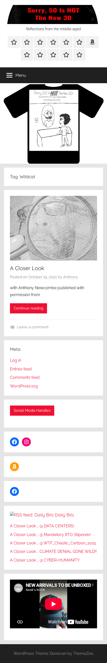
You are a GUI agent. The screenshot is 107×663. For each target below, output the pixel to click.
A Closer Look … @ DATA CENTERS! (42, 526)
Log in (15, 360)
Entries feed (21, 369)
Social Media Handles (32, 410)
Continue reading (28, 308)
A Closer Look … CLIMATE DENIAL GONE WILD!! (53, 551)
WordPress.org (24, 386)
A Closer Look (27, 268)
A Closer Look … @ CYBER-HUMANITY (45, 560)
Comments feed (25, 377)
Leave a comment (33, 327)
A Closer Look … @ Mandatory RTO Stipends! (50, 534)
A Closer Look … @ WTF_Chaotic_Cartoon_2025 (53, 543)
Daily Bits (64, 515)
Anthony (70, 277)
